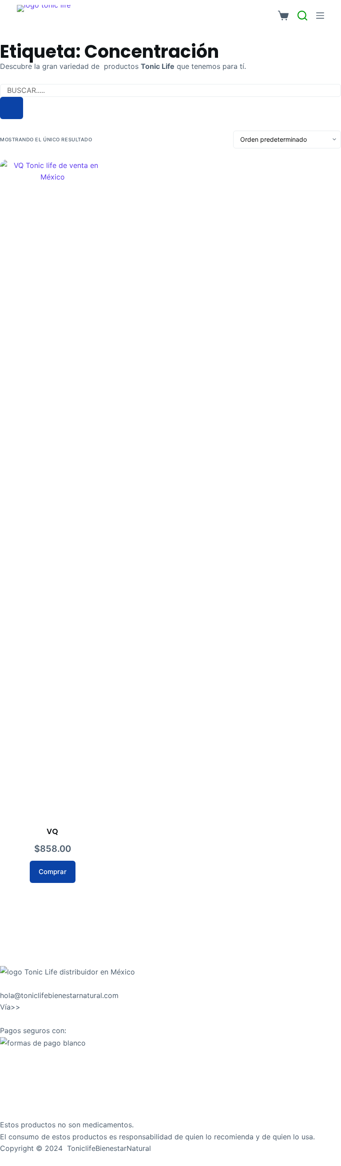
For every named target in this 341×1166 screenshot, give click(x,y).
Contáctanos (21, 983)
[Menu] (320, 16)
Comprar (53, 871)
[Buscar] (11, 108)
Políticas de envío (29, 1054)
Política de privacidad (36, 1089)
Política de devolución (37, 1066)
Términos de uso (28, 1101)
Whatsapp (39, 1006)
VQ (52, 831)
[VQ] (52, 493)
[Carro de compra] (283, 15)
